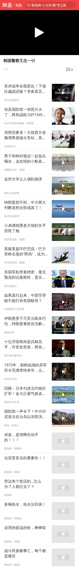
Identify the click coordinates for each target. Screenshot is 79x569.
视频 (18, 5)
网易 (7, 5)
